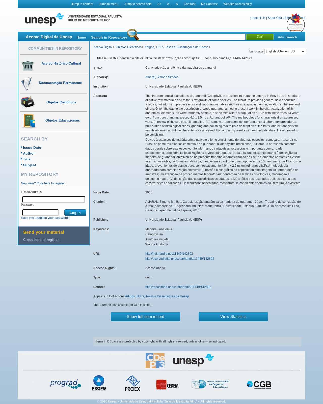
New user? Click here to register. (43, 183)
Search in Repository (109, 37)
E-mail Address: (31, 192)
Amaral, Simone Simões (161, 77)
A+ (159, 4)
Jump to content (82, 4)
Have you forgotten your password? (45, 218)
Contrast (189, 4)
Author (29, 153)
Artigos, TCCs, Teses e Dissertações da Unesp (176, 47)
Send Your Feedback (282, 18)
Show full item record (145, 316)
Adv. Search (287, 37)
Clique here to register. (41, 240)
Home (81, 37)
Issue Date (32, 148)
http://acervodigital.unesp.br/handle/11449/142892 (179, 259)
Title (27, 159)
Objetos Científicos (129, 47)
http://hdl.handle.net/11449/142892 (169, 253)
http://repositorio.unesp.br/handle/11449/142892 (178, 287)
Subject (29, 165)
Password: (28, 205)
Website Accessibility (237, 4)
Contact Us (257, 18)
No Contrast (209, 4)
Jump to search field (138, 4)
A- (168, 4)
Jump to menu (108, 4)
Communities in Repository (55, 48)
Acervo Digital (103, 47)
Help (302, 18)
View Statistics (233, 316)
